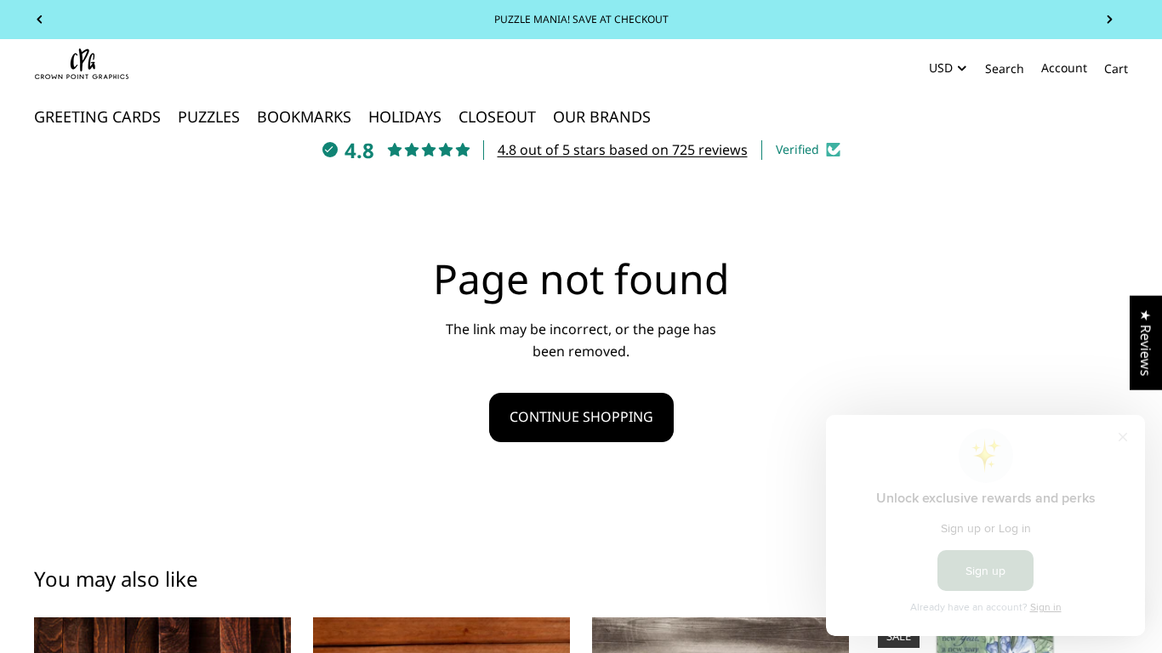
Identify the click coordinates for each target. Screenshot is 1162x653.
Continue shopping (581, 416)
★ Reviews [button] (1145, 343)
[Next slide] (1109, 19)
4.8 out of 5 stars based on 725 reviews (623, 149)
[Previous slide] (40, 19)
